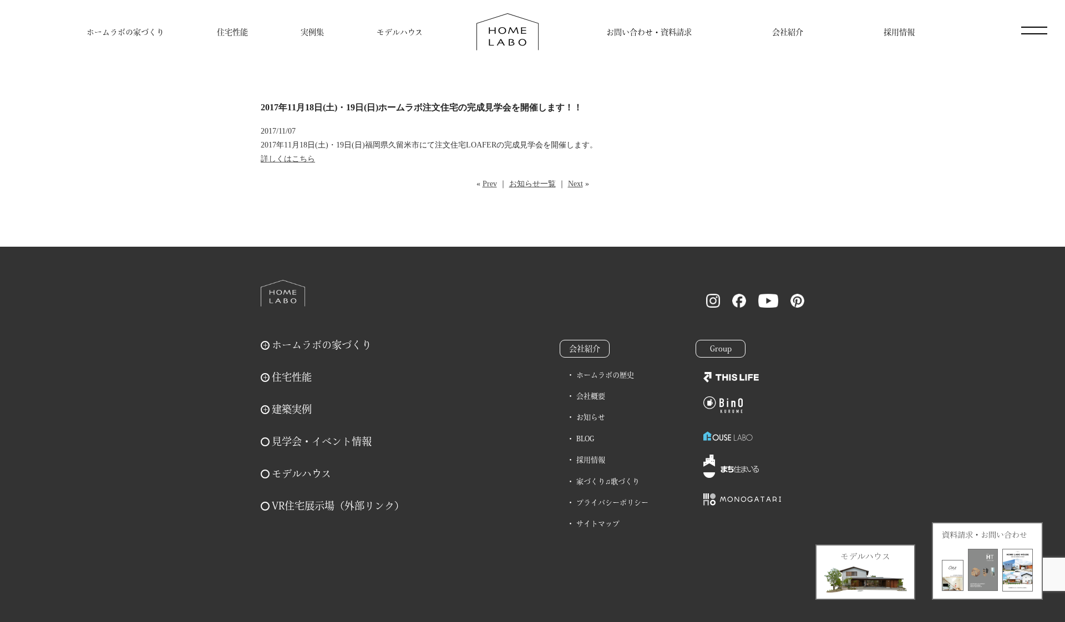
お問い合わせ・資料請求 (649, 32)
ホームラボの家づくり (125, 32)
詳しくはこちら (288, 159)
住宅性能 (232, 32)
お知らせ (590, 417)
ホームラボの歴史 (605, 375)
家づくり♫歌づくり (608, 481)
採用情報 (899, 32)
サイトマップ (598, 523)
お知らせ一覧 (532, 184)
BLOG (585, 438)
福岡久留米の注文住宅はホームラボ (507, 31)
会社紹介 (787, 32)
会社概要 (590, 396)
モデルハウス (400, 32)
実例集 (312, 32)
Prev (490, 184)
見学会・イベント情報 (322, 441)
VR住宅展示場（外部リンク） (338, 506)
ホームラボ (283, 293)
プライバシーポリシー (612, 502)
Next (575, 184)
